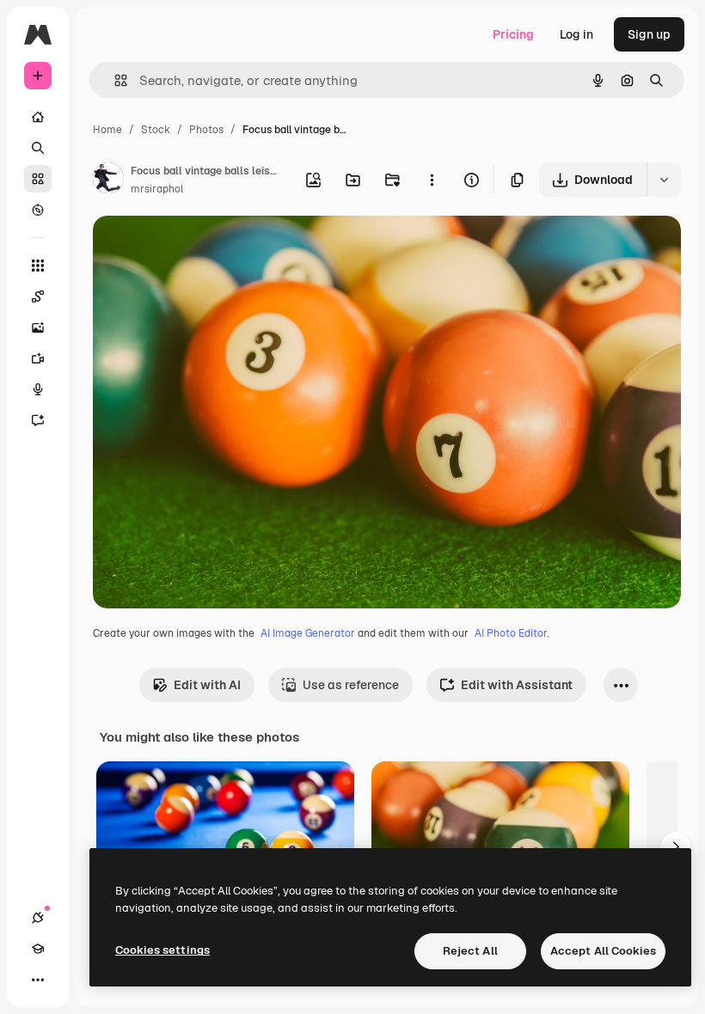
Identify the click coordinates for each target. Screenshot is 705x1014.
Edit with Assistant (517, 685)
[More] (38, 979)
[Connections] (38, 918)
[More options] (431, 179)
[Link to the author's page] (108, 180)
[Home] (38, 117)
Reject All (470, 951)
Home (107, 130)
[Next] (675, 847)
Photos (206, 130)
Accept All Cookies (603, 951)
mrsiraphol (157, 189)
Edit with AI (207, 685)
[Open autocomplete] (114, 80)
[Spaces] (38, 296)
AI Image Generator (308, 633)
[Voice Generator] (38, 389)
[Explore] (38, 209)
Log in (576, 34)
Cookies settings (162, 950)
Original (203, 249)
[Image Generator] (38, 327)
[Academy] (38, 948)
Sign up (649, 34)
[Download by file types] (664, 179)
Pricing (513, 34)
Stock (155, 130)
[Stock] (38, 178)
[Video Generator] (38, 358)
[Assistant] (38, 420)
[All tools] (38, 265)
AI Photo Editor (511, 633)
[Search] (38, 148)
